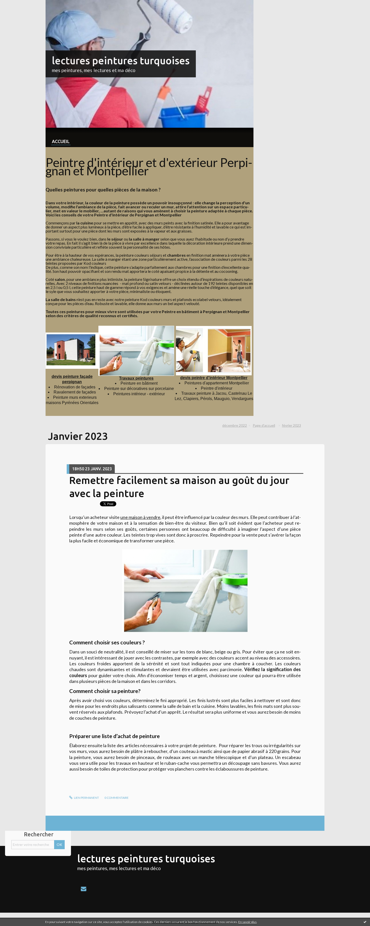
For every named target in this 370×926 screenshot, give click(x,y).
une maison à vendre (140, 517)
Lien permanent (86, 798)
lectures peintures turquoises (121, 60)
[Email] (84, 889)
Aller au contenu (16, 4)
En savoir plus (247, 922)
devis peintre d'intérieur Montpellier (213, 378)
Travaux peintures (136, 378)
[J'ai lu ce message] (365, 922)
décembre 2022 (234, 425)
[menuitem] (61, 137)
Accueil (61, 141)
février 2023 (291, 425)
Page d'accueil (264, 425)
